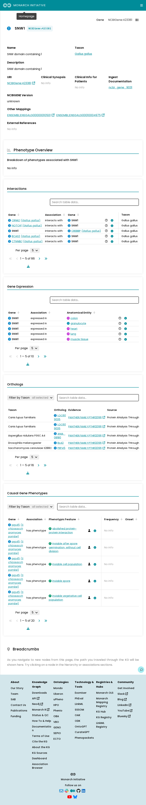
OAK (77, 715)
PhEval (79, 698)
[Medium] (72, 790)
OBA (56, 716)
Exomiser (81, 693)
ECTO (57, 739)
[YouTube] (69, 796)
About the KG (41, 747)
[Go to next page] (38, 259)
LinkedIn (123, 705)
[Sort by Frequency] (121, 519)
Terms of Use (40, 736)
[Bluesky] (75, 796)
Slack (121, 694)
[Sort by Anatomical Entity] (94, 312)
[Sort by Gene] (18, 214)
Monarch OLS (104, 693)
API (34, 698)
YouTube (124, 710)
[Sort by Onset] (136, 519)
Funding (16, 716)
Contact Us (18, 705)
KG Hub (101, 711)
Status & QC (40, 715)
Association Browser (40, 766)
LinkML (79, 704)
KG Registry (103, 717)
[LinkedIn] (83, 790)
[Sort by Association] (63, 214)
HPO (56, 705)
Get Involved (126, 688)
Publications (19, 710)
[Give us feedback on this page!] (141, 669)
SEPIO (57, 733)
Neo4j (36, 704)
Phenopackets (84, 738)
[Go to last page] (45, 259)
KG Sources (39, 753)
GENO (57, 727)
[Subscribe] (61, 790)
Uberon (58, 694)
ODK (77, 721)
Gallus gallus (83, 54)
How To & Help (41, 721)
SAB (13, 699)
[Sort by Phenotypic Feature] (78, 519)
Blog (121, 699)
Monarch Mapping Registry (102, 702)
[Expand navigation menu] (141, 5)
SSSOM (79, 709)
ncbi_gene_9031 (120, 87)
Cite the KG (39, 741)
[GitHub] (78, 790)
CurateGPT (82, 732)
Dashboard (39, 758)
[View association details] (111, 220)
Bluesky (123, 716)
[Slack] (67, 790)
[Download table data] (27, 266)
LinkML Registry (101, 725)
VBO (56, 722)
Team (14, 694)
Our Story (17, 688)
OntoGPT (81, 726)
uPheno (58, 699)
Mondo (58, 688)
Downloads (39, 693)
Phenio (57, 710)
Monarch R (39, 709)
